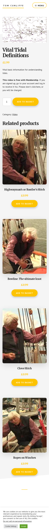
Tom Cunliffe (13, 5)
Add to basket (25, 102)
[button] (42, 21)
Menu (41, 5)
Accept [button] (23, 526)
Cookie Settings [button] (10, 526)
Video (15, 114)
